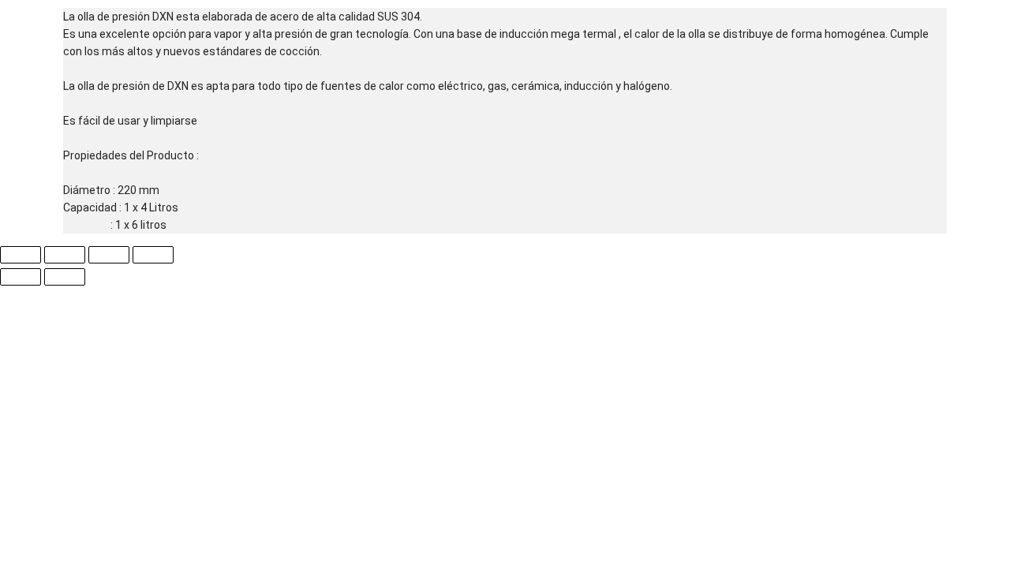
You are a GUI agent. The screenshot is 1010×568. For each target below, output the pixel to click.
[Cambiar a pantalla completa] (64, 254)
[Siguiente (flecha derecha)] (64, 277)
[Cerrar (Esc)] (153, 254)
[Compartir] (108, 254)
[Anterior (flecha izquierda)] (20, 277)
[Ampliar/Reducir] (20, 254)
